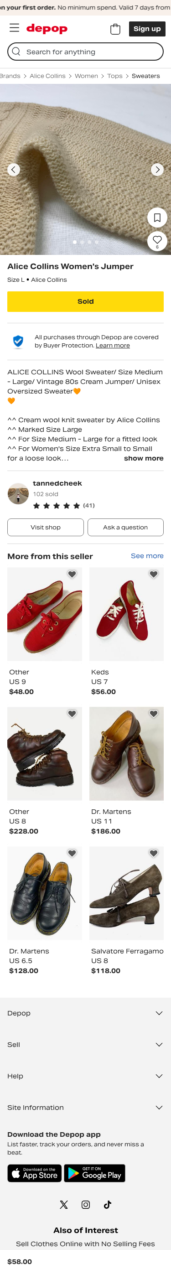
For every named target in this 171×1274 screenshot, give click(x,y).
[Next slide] (157, 169)
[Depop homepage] (46, 29)
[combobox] (85, 51)
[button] (98, 505)
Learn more (113, 345)
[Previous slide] (13, 169)
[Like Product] (72, 574)
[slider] (85, 169)
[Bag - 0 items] (115, 29)
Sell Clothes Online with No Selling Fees (85, 1244)
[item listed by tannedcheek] (44, 614)
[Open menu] (14, 28)
